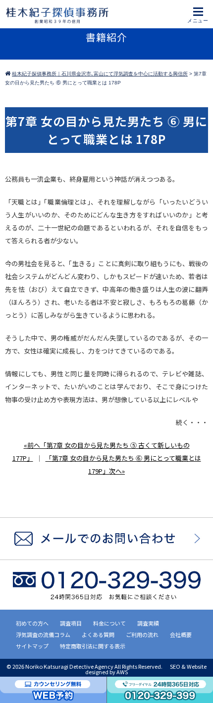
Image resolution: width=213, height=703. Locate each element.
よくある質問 (98, 634)
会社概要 (181, 634)
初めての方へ (32, 623)
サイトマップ (32, 646)
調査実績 (148, 623)
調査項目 (71, 623)
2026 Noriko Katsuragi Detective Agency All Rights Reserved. (87, 666)
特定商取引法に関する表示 (92, 646)
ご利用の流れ (142, 634)
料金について (109, 623)
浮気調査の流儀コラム (43, 634)
